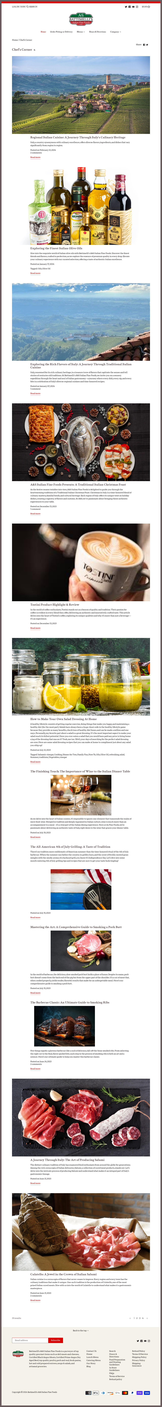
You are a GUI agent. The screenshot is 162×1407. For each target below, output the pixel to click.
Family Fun (82, 754)
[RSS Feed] (34, 49)
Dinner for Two (70, 754)
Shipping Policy (139, 1357)
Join (23, 7)
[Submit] (27, 7)
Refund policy (115, 1379)
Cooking (58, 754)
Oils (40, 269)
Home (89, 1354)
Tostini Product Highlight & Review (54, 605)
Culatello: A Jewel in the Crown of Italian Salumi (63, 1274)
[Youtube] (133, 6)
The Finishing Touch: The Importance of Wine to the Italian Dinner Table (80, 771)
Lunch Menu (92, 1357)
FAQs (111, 1373)
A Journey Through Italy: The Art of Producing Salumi (67, 1160)
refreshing (114, 754)
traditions (43, 757)
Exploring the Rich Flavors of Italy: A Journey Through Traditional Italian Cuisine (81, 366)
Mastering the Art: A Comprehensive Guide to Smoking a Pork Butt (76, 927)
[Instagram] (137, 6)
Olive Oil (46, 269)
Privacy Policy (138, 1360)
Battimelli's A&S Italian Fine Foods (42, 1392)
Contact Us (91, 1351)
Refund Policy (138, 1351)
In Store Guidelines (114, 1369)
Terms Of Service (140, 1354)
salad (122, 754)
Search (112, 1351)
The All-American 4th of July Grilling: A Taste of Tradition (70, 847)
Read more (35, 157)
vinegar (63, 757)
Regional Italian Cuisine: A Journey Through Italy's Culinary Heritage (77, 137)
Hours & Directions (114, 1355)
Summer (34, 757)
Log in (15, 7)
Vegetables (54, 757)
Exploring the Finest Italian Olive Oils (56, 248)
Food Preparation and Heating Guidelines (117, 1362)
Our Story (91, 1363)
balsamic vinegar (46, 754)
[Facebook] (130, 6)
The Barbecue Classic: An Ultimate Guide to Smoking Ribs (69, 1002)
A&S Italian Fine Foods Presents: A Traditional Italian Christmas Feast (78, 485)
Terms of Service (117, 1376)
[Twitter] (126, 6)
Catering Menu (93, 1360)
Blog (88, 1366)
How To (92, 754)
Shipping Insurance (137, 1364)
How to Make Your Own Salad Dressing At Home (63, 719)
